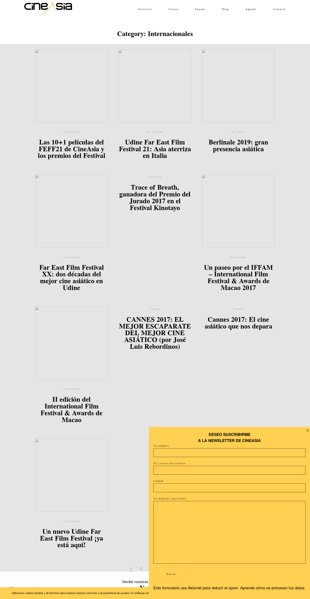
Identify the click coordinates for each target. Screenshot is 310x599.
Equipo (200, 9)
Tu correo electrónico (169, 463)
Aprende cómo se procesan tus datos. (273, 587)
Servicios (145, 9)
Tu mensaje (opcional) (169, 498)
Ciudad (158, 481)
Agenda (251, 9)
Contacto (279, 9)
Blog (225, 9)
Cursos (173, 9)
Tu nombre (161, 446)
